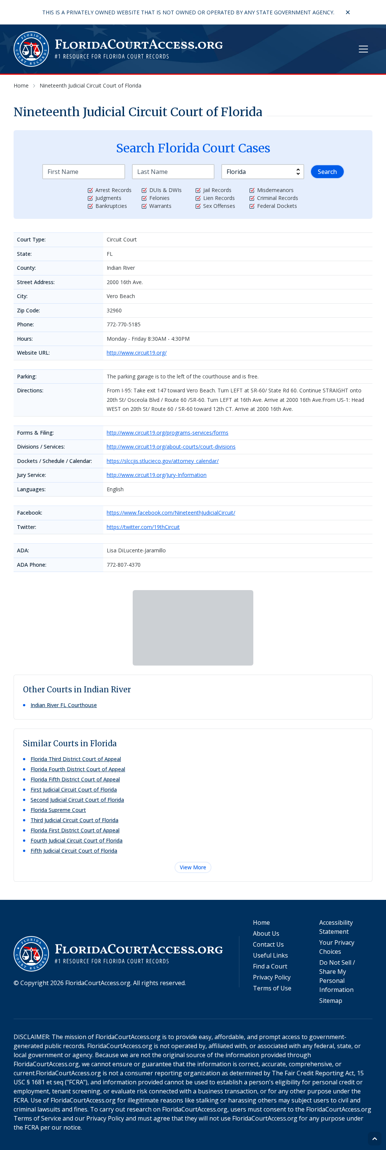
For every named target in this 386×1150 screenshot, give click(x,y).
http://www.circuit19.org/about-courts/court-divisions (171, 446)
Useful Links (270, 955)
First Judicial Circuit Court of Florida (74, 789)
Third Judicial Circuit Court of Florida (74, 820)
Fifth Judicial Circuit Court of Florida (74, 850)
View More (193, 867)
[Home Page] (119, 49)
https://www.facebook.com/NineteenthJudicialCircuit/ (171, 512)
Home (261, 922)
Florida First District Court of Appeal (75, 830)
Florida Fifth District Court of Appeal (75, 779)
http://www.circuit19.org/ (137, 352)
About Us (266, 933)
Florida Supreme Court (58, 809)
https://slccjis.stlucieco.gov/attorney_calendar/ (163, 460)
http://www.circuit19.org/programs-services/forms (167, 432)
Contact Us (268, 944)
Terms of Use (272, 988)
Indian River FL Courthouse (64, 705)
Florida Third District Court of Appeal (76, 759)
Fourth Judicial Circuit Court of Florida (77, 840)
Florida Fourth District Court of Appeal (78, 769)
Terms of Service (37, 1118)
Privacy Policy (272, 977)
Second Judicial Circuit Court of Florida (77, 799)
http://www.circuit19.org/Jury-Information (157, 474)
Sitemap (330, 1000)
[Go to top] (374, 1138)
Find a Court (270, 966)
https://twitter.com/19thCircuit (143, 526)
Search (327, 172)
